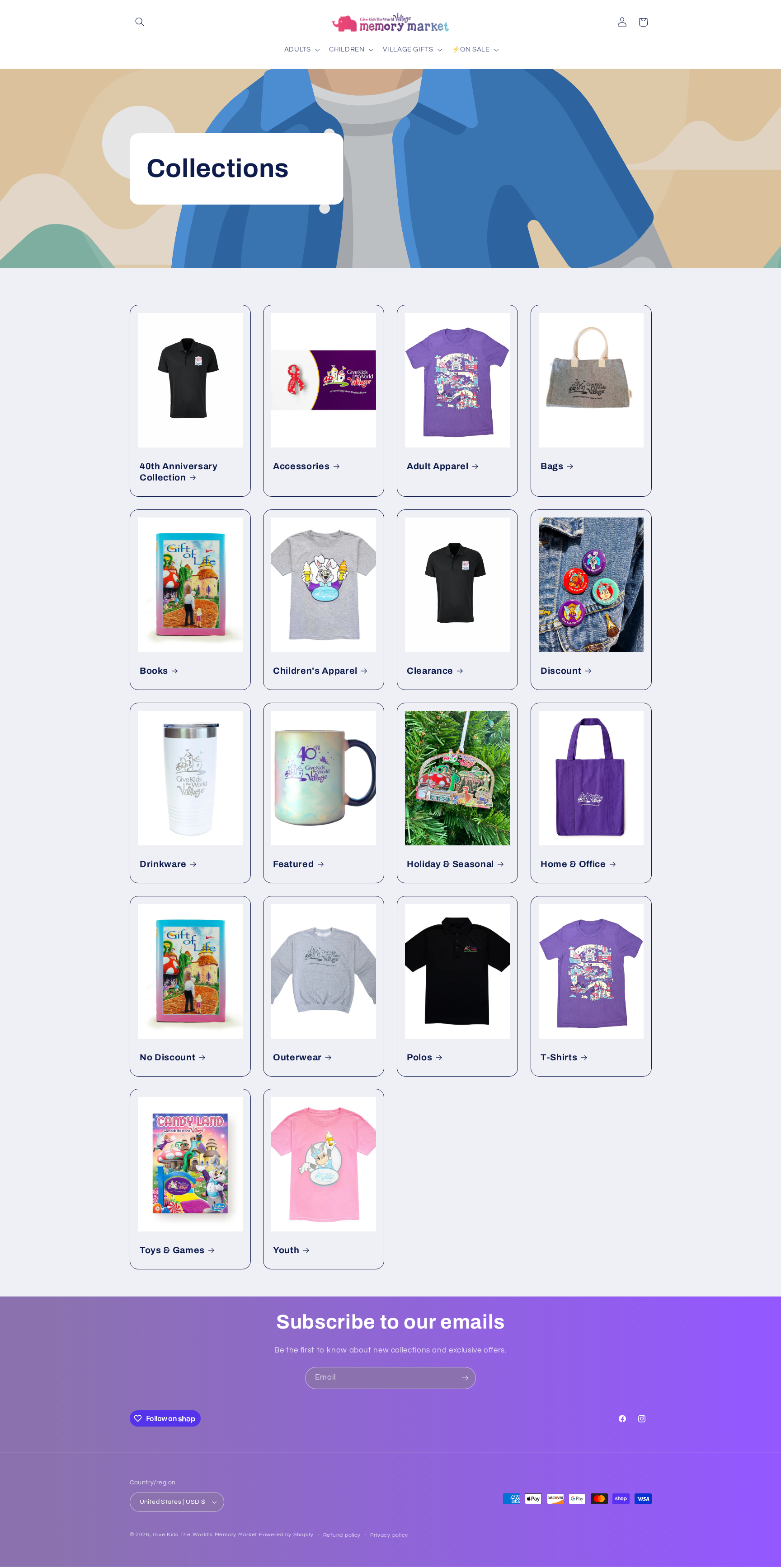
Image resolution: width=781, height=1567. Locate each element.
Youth (286, 1250)
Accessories (301, 466)
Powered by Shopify (286, 1534)
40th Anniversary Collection (179, 472)
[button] (140, 22)
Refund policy (342, 1535)
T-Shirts (559, 1057)
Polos (419, 1057)
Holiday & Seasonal (450, 864)
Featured (293, 864)
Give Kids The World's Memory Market (205, 1534)
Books (154, 671)
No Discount (167, 1057)
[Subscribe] (465, 1378)
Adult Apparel (438, 466)
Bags (552, 466)
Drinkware (163, 864)
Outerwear (297, 1057)
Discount (561, 671)
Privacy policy (389, 1535)
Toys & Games (172, 1250)
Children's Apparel (315, 671)
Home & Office (573, 864)
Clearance (430, 671)
